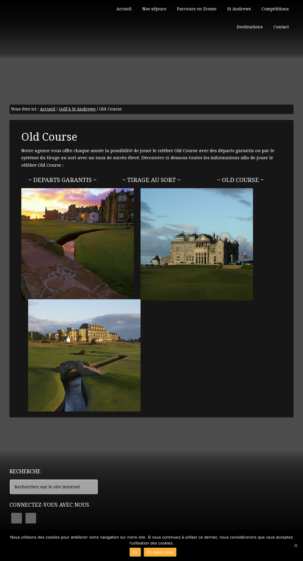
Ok (135, 552)
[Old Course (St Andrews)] (84, 355)
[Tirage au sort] (197, 244)
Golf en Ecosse (53, 26)
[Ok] (296, 545)
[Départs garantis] (77, 244)
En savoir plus (160, 552)
